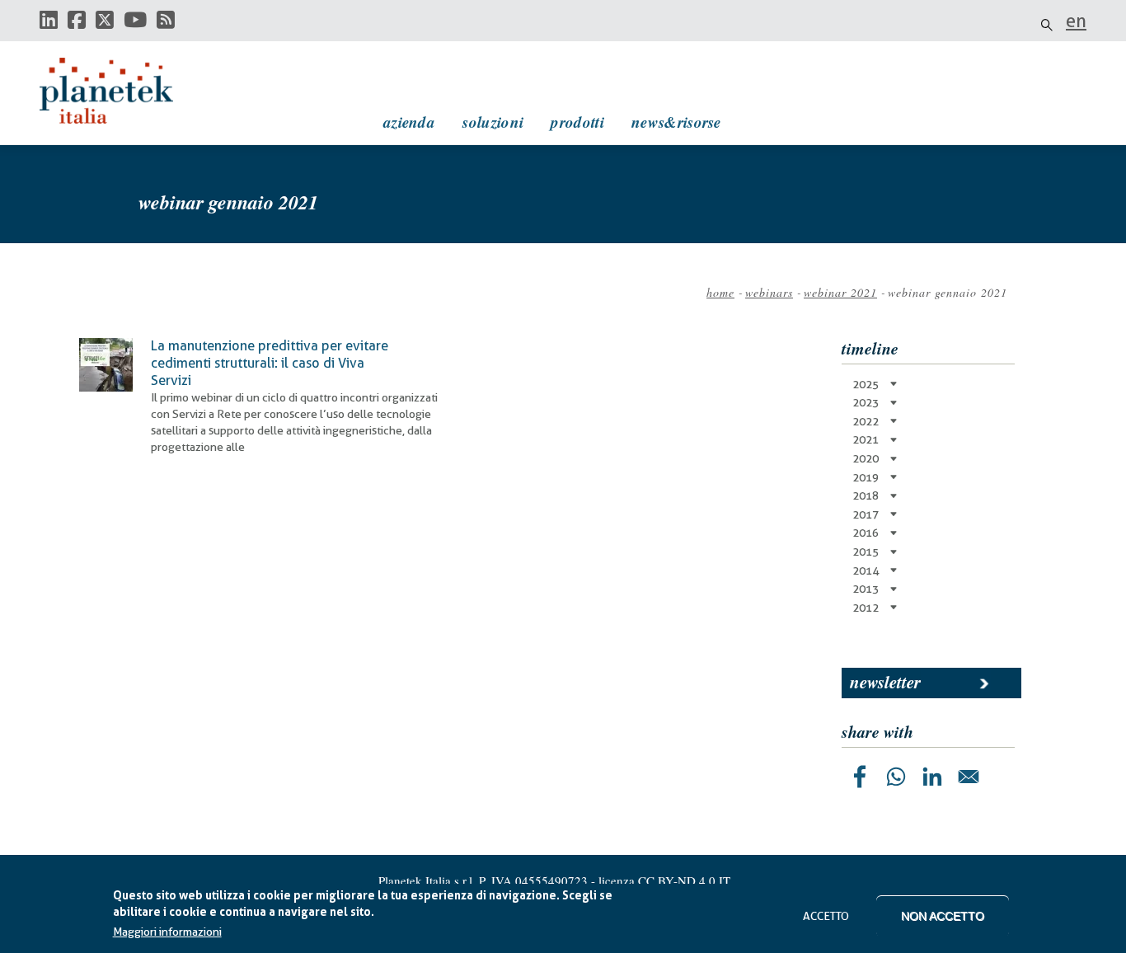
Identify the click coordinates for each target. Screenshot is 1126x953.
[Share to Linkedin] (932, 776)
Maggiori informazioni (167, 932)
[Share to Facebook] (859, 776)
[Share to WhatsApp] (896, 776)
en (1076, 20)
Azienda (409, 121)
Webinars (769, 292)
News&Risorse (676, 121)
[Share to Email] (968, 776)
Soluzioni (492, 121)
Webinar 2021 (840, 292)
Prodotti (577, 121)
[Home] (122, 90)
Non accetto (942, 915)
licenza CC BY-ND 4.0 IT (664, 880)
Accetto (826, 915)
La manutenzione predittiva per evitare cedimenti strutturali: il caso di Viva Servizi (269, 362)
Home (720, 292)
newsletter (885, 681)
